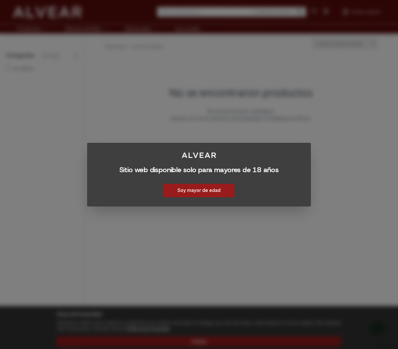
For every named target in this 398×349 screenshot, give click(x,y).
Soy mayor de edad (199, 190)
